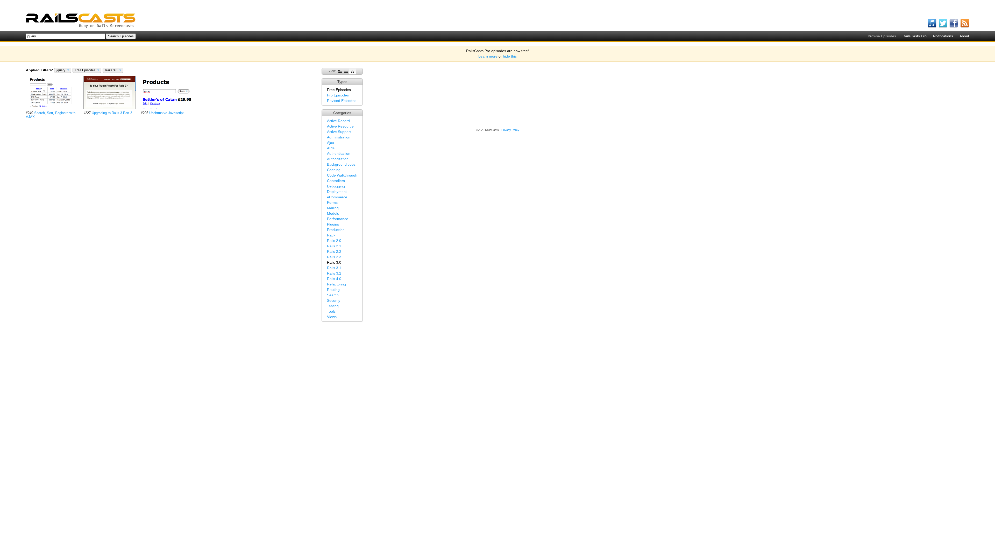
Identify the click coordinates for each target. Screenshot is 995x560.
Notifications (943, 36)
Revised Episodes (341, 101)
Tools (331, 311)
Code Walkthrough (342, 175)
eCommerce (337, 197)
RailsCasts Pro (914, 36)
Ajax (330, 143)
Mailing (333, 208)
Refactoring (336, 284)
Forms (332, 202)
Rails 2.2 (334, 251)
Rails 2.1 (334, 246)
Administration (338, 137)
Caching (333, 170)
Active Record (338, 121)
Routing (333, 290)
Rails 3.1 (334, 268)
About (964, 36)
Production (336, 230)
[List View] (346, 71)
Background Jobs (341, 164)
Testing (333, 306)
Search (333, 295)
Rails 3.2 (334, 273)
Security (333, 300)
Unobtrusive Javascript (166, 113)
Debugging (336, 186)
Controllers (336, 181)
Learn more (487, 56)
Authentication (338, 153)
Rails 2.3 (334, 257)
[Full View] (340, 71)
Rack (331, 235)
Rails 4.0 (334, 279)
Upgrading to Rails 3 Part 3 (112, 113)
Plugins (333, 224)
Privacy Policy (510, 129)
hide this (510, 56)
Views (332, 317)
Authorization (338, 159)
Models (333, 213)
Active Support (339, 132)
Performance (337, 219)
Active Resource (340, 126)
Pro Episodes (338, 95)
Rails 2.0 (334, 241)
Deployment (337, 192)
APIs (331, 148)
